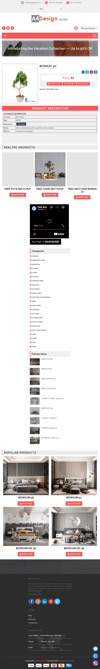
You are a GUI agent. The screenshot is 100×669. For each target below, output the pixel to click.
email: (30, 647)
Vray (34, 346)
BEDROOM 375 (47, 408)
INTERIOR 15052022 (49, 428)
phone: (31, 641)
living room (37, 318)
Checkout (84, 84)
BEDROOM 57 (46, 369)
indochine (36, 305)
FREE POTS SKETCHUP (17, 188)
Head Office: (33, 635)
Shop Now (19, 194)
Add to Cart (55, 84)
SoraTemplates (40, 661)
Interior (35, 309)
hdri (34, 301)
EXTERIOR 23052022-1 (50, 438)
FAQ (30, 615)
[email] (8, 28)
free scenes (37, 293)
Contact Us (32, 623)
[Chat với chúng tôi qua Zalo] (95, 656)
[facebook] (4, 28)
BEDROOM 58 (46, 359)
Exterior (36, 289)
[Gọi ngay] (95, 663)
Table (34, 338)
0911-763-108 (75, 2)
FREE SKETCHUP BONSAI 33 (82, 190)
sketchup (36, 326)
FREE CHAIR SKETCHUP (50, 188)
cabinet (35, 268)
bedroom (36, 264)
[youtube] (12, 28)
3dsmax (35, 256)
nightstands (37, 322)
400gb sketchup (38, 260)
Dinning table (38, 281)
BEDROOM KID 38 (48, 389)
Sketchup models (39, 330)
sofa (34, 334)
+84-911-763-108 (55, 2)
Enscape (35, 285)
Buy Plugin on (38, 242)
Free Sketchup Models (41, 297)
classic (35, 277)
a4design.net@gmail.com (50, 647)
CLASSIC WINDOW (49, 418)
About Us (32, 619)
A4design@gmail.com (32, 2)
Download (21, 124)
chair (34, 272)
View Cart (70, 84)
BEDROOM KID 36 (48, 379)
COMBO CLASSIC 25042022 (52, 398)
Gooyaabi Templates (67, 661)
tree (34, 342)
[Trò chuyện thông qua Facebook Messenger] (95, 649)
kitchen (35, 314)
